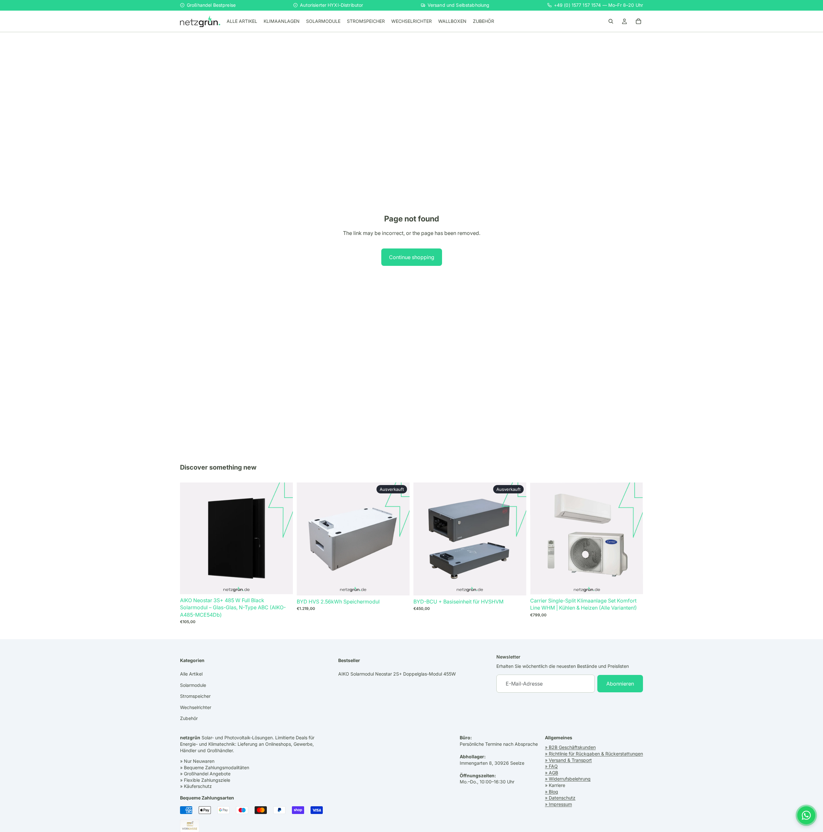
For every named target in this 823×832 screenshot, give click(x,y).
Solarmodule (193, 685)
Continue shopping (411, 257)
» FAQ (551, 766)
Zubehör (189, 718)
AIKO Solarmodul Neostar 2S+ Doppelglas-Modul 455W (397, 674)
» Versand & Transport (568, 760)
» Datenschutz (560, 797)
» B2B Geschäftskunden (570, 747)
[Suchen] (611, 21)
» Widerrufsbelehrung (568, 779)
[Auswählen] (283, 584)
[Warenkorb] (638, 21)
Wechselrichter (195, 707)
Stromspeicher (195, 696)
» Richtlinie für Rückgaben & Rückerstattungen (594, 753)
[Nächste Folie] (633, 538)
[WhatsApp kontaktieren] (806, 815)
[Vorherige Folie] (539, 538)
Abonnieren (620, 683)
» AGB (551, 772)
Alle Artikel (191, 674)
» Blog (551, 791)
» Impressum (558, 804)
